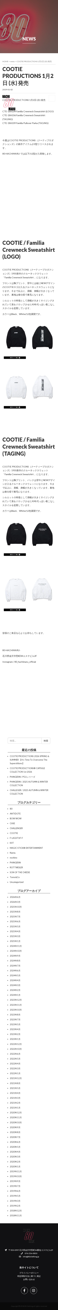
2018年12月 (16, 1210)
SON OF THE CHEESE (20, 872)
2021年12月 (16, 1078)
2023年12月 (16, 1000)
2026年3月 (15, 902)
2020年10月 (16, 1122)
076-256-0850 (30, 1253)
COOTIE (14, 833)
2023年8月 (15, 1014)
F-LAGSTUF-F (16, 838)
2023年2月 (15, 1034)
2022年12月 (16, 1044)
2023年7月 (15, 1019)
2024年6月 (15, 970)
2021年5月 (15, 1088)
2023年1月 (15, 1039)
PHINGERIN (15, 862)
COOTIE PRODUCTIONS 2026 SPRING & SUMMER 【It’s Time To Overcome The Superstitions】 (29, 760)
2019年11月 (16, 1171)
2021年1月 (15, 1107)
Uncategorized (17, 882)
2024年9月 (15, 955)
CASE (12, 823)
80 (11, 808)
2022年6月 (15, 1054)
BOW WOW (15, 818)
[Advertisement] (29, 194)
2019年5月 (15, 1196)
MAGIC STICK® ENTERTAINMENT (26, 848)
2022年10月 (16, 1049)
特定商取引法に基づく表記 (29, 1276)
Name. (13, 852)
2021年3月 (15, 1098)
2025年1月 (15, 941)
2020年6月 (15, 1142)
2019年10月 (16, 1176)
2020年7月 (15, 1137)
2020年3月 (15, 1156)
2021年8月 (15, 1083)
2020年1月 (15, 1166)
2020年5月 (15, 1147)
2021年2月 (15, 1102)
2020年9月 (15, 1127)
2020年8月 (15, 1132)
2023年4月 (15, 1029)
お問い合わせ (29, 1279)
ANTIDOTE (15, 813)
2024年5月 (15, 975)
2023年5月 (15, 1024)
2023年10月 (16, 1009)
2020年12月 (16, 1112)
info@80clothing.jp (31, 1256)
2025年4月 (15, 931)
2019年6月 (15, 1191)
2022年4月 (15, 1063)
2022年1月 (15, 1073)
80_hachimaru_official (25, 661)
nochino (13, 857)
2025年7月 (15, 916)
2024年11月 (16, 946)
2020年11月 (16, 1117)
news (12, 61)
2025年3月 (15, 936)
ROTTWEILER (16, 867)
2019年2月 (15, 1205)
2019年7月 (15, 1186)
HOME (5, 61)
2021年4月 (15, 1093)
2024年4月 (15, 980)
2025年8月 (15, 911)
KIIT (12, 843)
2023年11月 (16, 1005)
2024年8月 (15, 960)
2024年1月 (15, 995)
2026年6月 (15, 897)
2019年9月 (15, 1181)
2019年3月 (15, 1201)
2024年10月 (16, 951)
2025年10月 (16, 906)
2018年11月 (16, 1215)
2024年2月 (15, 990)
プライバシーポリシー (29, 1273)
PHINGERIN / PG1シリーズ (22, 777)
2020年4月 (15, 1151)
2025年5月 (15, 926)
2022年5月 (15, 1058)
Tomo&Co (15, 877)
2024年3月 (15, 985)
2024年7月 (15, 965)
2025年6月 (15, 921)
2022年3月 (15, 1068)
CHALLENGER (16, 828)
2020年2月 (15, 1161)
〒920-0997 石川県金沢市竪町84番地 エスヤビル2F (30, 1250)
